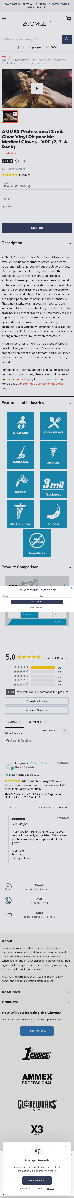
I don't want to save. (37, 607)
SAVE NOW (37, 602)
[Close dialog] (72, 588)
